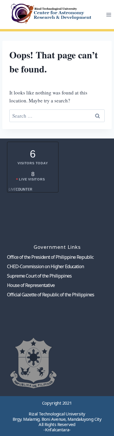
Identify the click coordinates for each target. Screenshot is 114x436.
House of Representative (31, 285)
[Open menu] (108, 14)
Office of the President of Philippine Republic (50, 257)
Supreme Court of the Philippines (39, 276)
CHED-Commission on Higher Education (45, 266)
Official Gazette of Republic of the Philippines (50, 294)
